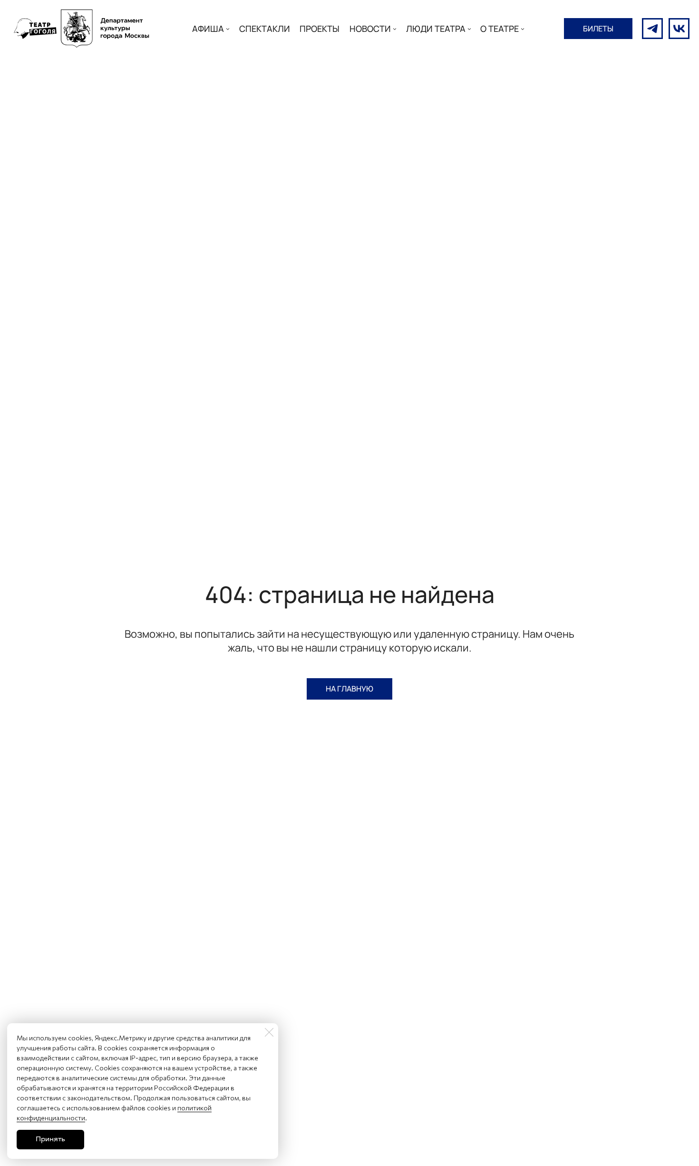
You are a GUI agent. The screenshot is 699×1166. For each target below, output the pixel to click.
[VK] (679, 28)
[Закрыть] (269, 1032)
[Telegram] (652, 28)
